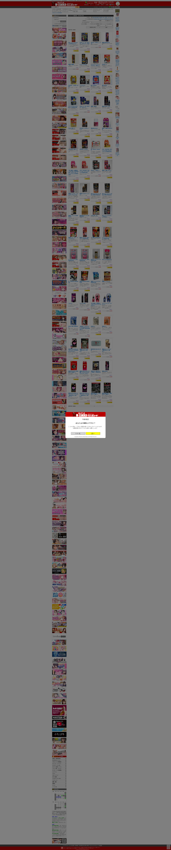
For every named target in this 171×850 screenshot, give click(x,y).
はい (93, 433)
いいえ (78, 433)
